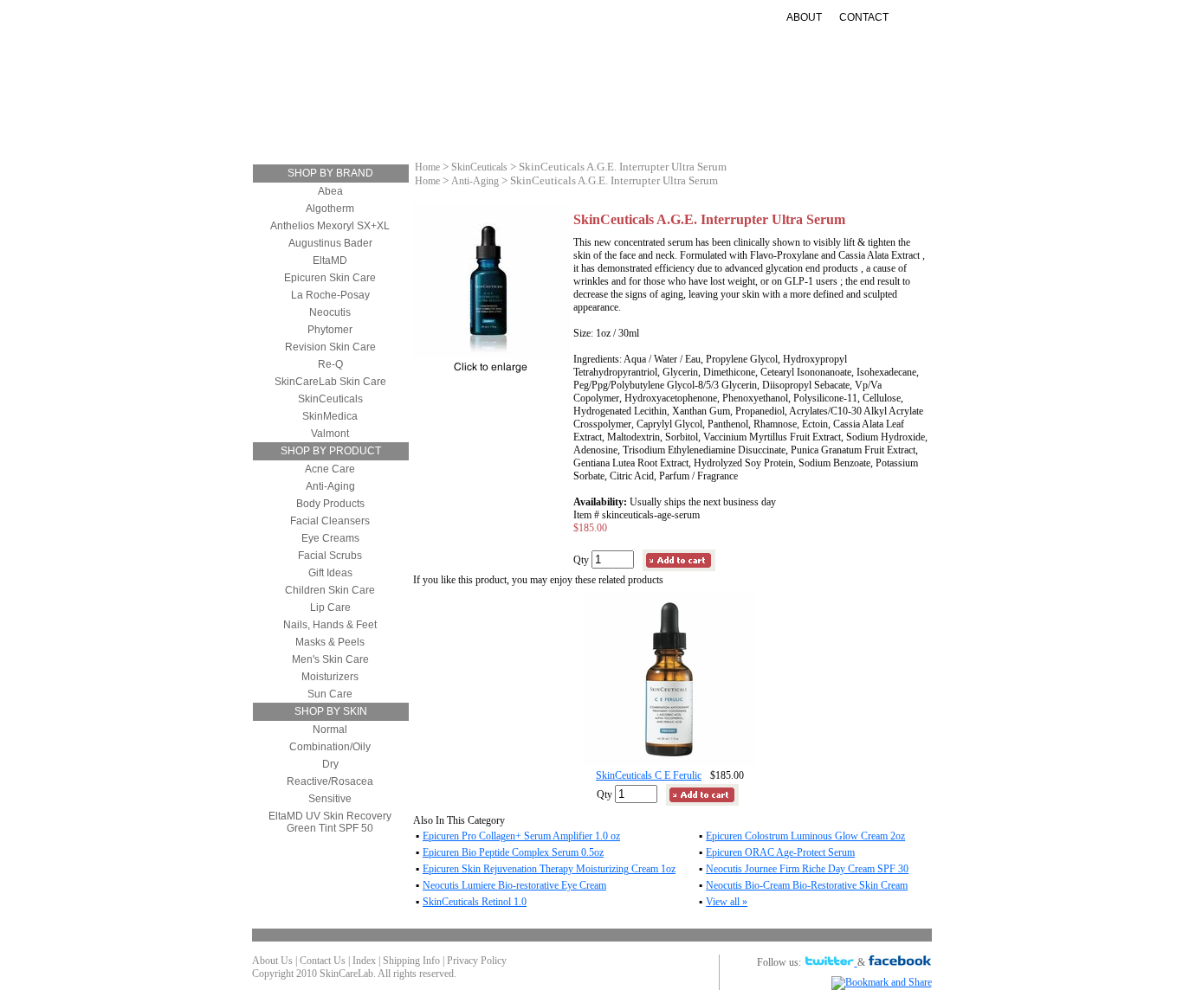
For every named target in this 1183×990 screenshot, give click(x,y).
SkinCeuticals (330, 399)
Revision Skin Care (330, 347)
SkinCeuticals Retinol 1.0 (475, 902)
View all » (726, 902)
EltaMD (330, 260)
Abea (330, 191)
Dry (330, 764)
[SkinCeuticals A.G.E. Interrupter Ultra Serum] (491, 355)
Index (364, 961)
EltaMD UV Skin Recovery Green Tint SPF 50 (329, 822)
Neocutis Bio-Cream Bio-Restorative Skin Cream (807, 885)
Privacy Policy (477, 961)
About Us (272, 961)
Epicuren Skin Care (330, 278)
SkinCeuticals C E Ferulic (648, 775)
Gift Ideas (698, 115)
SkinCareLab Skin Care (330, 382)
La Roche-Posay (330, 295)
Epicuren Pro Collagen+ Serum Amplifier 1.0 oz (521, 836)
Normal (330, 729)
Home (427, 167)
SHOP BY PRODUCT (331, 451)
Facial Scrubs (330, 556)
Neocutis (330, 312)
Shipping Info (411, 961)
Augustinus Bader (330, 243)
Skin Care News (796, 115)
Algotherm (330, 208)
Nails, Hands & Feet (330, 625)
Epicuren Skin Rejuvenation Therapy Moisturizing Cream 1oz (549, 869)
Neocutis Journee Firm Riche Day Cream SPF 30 (807, 869)
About (804, 17)
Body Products (330, 504)
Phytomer (329, 330)
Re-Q (330, 364)
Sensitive (330, 799)
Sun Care (619, 115)
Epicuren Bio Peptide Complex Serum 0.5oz (513, 852)
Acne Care (330, 469)
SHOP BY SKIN (330, 711)
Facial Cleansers (330, 521)
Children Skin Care (330, 590)
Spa (623, 129)
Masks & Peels (330, 642)
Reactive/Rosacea (330, 781)
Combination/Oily (330, 747)
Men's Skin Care (330, 659)
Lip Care (330, 607)
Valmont (330, 434)
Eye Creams (330, 538)
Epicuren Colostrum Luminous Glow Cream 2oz (805, 836)
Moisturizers (441, 115)
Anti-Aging (537, 115)
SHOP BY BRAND (330, 173)
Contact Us (323, 961)
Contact (864, 17)
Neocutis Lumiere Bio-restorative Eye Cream (514, 885)
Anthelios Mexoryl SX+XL (330, 226)
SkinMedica (330, 416)
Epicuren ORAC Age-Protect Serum (780, 852)
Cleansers (346, 115)
